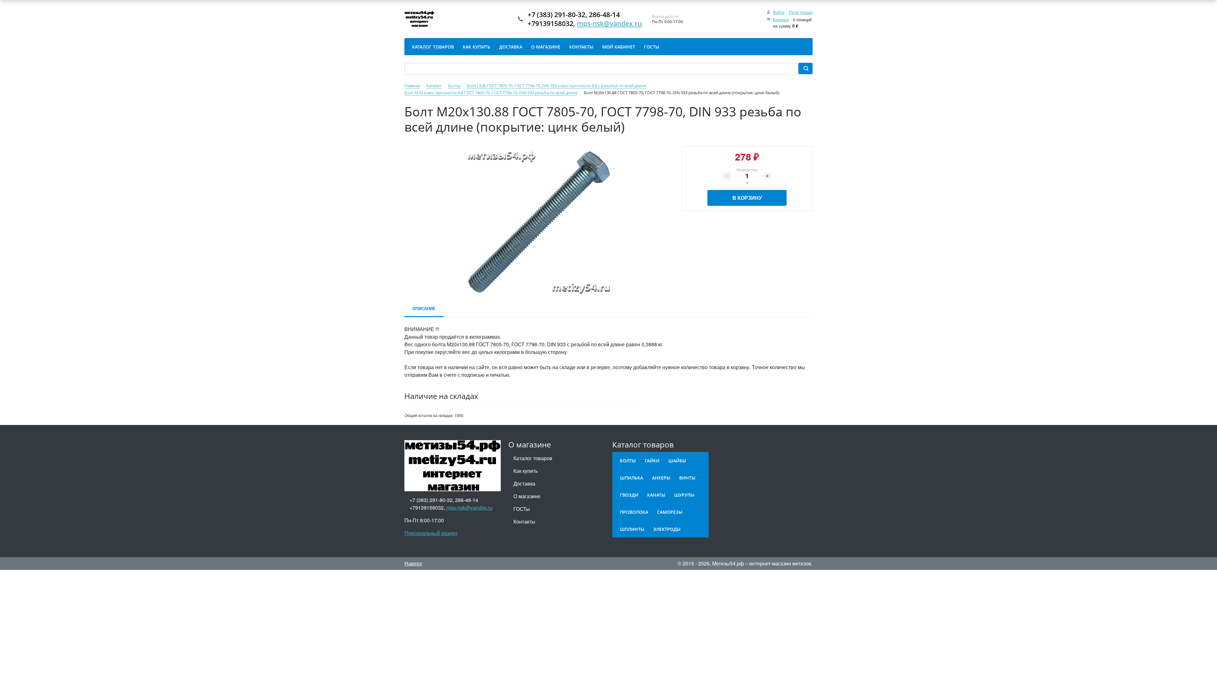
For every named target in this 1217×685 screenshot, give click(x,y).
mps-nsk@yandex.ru (609, 23)
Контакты (524, 521)
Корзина (781, 19)
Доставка (524, 483)
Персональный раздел (430, 533)
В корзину (747, 197)
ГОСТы (521, 508)
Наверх (413, 563)
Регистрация (801, 12)
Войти (778, 12)
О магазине (526, 496)
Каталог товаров (532, 458)
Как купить (525, 470)
